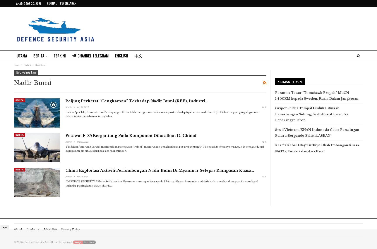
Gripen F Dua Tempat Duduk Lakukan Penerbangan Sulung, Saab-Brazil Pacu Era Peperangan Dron (311, 114)
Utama (22, 56)
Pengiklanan (68, 3)
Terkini (60, 56)
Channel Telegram (93, 56)
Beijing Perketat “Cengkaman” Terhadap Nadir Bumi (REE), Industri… (136, 101)
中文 (138, 56)
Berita (38, 56)
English (121, 56)
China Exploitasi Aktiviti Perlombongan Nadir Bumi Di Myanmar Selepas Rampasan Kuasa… (159, 170)
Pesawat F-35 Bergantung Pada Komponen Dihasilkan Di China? (131, 135)
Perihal (52, 3)
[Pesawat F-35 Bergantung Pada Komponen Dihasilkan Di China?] (37, 147)
